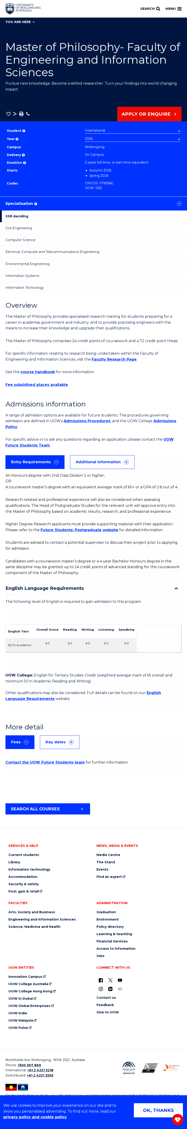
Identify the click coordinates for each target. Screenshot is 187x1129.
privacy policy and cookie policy (35, 1117)
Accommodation (22, 877)
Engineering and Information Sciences (42, 919)
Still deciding (16, 216)
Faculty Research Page (114, 359)
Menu (171, 9)
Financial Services (112, 941)
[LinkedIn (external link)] (110, 988)
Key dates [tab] (55, 742)
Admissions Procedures (87, 421)
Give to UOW (107, 1012)
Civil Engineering (18, 228)
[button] (8, 113)
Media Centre (108, 855)
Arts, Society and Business (31, 912)
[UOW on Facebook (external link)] (100, 980)
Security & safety (23, 884)
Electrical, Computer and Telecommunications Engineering (52, 252)
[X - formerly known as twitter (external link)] (110, 980)
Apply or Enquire (146, 114)
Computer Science (20, 240)
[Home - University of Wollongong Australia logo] (23, 9)
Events (102, 869)
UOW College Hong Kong (30, 991)
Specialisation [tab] (20, 203)
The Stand (105, 862)
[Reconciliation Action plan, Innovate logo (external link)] (128, 1068)
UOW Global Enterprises (29, 1006)
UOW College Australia (28, 984)
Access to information (115, 949)
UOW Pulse (18, 1028)
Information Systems (22, 276)
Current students (23, 855)
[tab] (35, 462)
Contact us (106, 998)
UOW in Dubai (20, 999)
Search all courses (35, 809)
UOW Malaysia (20, 1020)
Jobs (100, 956)
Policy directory (110, 927)
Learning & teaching (114, 934)
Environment (107, 919)
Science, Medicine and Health (34, 927)
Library (14, 862)
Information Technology (24, 288)
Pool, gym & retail (23, 891)
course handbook (38, 372)
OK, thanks (158, 1110)
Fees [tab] (16, 742)
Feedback (105, 1005)
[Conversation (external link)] (120, 988)
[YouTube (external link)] (120, 980)
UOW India (17, 1013)
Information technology (29, 869)
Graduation (106, 912)
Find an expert (109, 877)
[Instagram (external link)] (100, 988)
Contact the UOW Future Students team (45, 762)
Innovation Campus (25, 977)
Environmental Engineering (27, 264)
